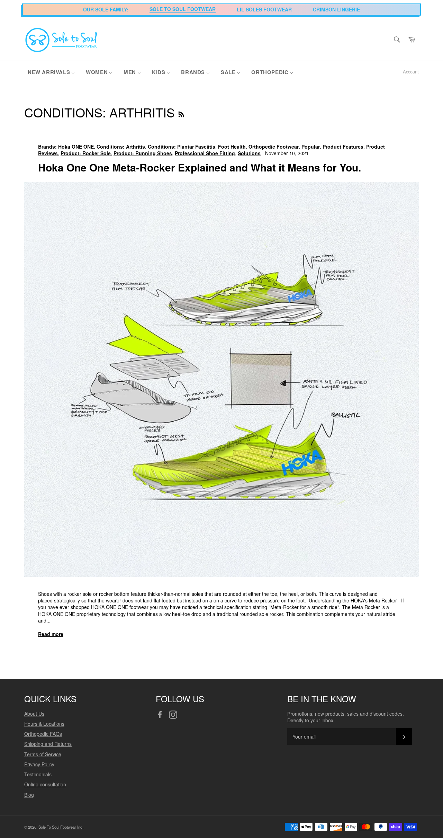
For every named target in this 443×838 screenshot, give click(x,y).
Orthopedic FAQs (43, 733)
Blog (29, 794)
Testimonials (38, 774)
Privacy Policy (39, 764)
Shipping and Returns (48, 743)
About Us (34, 713)
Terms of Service (42, 754)
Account (411, 71)
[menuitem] (51, 71)
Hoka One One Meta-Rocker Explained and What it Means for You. (199, 167)
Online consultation (45, 784)
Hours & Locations (44, 723)
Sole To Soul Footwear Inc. (60, 827)
